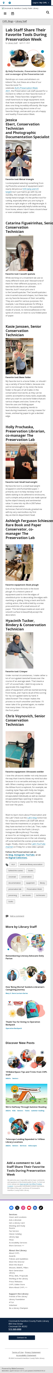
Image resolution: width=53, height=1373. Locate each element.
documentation (14, 883)
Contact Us (22, 1337)
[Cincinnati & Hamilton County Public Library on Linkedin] (35, 1208)
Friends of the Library (18, 1296)
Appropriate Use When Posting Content (24, 1185)
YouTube (30, 855)
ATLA (11, 1302)
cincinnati (12, 877)
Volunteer (13, 1305)
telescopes (32, 1146)
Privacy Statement (33, 1352)
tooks (10, 902)
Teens (27, 1111)
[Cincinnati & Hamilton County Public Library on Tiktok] (41, 1208)
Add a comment (17, 916)
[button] (3, 2)
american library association (31, 865)
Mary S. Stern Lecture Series (17, 993)
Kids (14, 1111)
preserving (12, 896)
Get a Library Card (17, 1223)
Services (23, 1146)
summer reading (37, 1111)
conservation (26, 877)
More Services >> (16, 1245)
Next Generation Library (16, 1271)
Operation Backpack (14, 1028)
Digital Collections (18, 857)
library (42, 883)
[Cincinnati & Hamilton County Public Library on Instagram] (23, 1208)
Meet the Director (17, 1262)
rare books (26, 896)
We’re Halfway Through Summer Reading (26, 1107)
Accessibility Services (18, 1242)
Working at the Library (18, 1278)
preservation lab (14, 889)
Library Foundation (17, 1299)
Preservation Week (34, 889)
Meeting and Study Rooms (17, 1227)
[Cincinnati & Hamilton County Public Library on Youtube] (29, 1208)
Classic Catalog (15, 1234)
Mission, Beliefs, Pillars (18, 1267)
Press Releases (15, 1281)
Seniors (15, 1078)
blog (11, 855)
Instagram (19, 855)
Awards (12, 1256)
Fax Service (14, 1231)
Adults (8, 1078)
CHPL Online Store (17, 1284)
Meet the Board (16, 1264)
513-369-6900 (15, 1329)
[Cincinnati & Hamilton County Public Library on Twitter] (17, 1208)
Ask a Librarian (15, 1220)
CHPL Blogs (7, 21)
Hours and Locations (17, 1217)
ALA (13, 865)
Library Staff (21, 21)
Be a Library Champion (18, 1308)
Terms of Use (18, 1352)
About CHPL (14, 1253)
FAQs (11, 1239)
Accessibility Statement (26, 1355)
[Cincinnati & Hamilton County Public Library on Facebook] (11, 1208)
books (30, 871)
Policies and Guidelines (18, 1259)
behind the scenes (15, 871)
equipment (30, 883)
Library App (14, 1237)
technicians (40, 896)
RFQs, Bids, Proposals (18, 1275)
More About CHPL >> (18, 1287)
